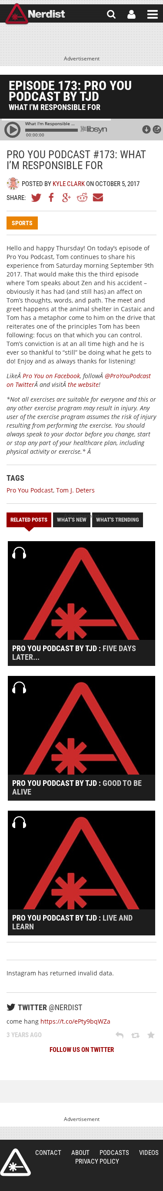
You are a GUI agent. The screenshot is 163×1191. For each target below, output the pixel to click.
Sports (22, 223)
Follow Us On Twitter (82, 1050)
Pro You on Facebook (51, 376)
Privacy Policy (97, 1161)
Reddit (82, 197)
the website (83, 384)
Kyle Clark (69, 184)
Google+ (67, 197)
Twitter (36, 197)
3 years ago (24, 1035)
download (146, 129)
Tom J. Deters (75, 490)
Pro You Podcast (30, 490)
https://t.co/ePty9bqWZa (75, 1021)
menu (152, 14)
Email (97, 197)
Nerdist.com (15, 1162)
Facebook (51, 197)
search (111, 14)
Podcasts (114, 1153)
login (131, 14)
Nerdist (35, 14)
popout (157, 129)
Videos (149, 1153)
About (80, 1153)
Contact (48, 1153)
